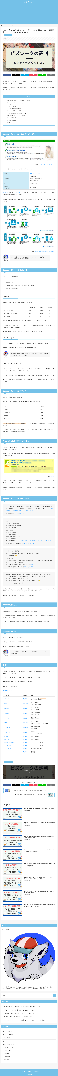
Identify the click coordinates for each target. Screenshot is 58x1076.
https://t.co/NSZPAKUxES (44, 541)
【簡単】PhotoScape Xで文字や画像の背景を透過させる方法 (18, 1010)
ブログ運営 (7, 1038)
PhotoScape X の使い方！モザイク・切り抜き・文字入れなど (18, 1013)
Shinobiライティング (9, 742)
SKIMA (5, 723)
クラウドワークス (18, 193)
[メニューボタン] (56, 1)
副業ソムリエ (29, 2)
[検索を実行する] (54, 995)
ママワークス (7, 718)
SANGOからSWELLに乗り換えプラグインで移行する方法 (17, 1016)
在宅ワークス (7, 732)
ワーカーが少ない (13, 107)
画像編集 (6, 1060)
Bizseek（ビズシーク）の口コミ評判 (16, 115)
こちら (14, 637)
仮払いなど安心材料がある (15, 108)
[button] (7, 75)
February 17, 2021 (29, 567)
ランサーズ (5, 193)
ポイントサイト (8, 1050)
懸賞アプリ (7, 1056)
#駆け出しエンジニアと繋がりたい (29, 541)
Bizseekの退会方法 (11, 120)
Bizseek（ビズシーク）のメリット (15, 103)
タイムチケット (7, 727)
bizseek (52, 476)
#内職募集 (15, 511)
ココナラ (6, 703)
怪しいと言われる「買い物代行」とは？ (17, 113)
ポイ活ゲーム (8, 1053)
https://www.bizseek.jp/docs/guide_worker (44, 251)
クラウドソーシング (8, 34)
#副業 (31, 564)
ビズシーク (6, 739)
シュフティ (6, 713)
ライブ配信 (7, 1041)
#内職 (51, 509)
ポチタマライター (8, 748)
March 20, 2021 (23, 513)
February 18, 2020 (34, 583)
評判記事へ (25, 699)
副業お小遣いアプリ (9, 1044)
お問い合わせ (36, 1071)
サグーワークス (7, 745)
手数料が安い (12, 105)
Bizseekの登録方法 (11, 118)
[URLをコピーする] (51, 75)
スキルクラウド (7, 736)
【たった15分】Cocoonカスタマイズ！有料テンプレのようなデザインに (21, 1007)
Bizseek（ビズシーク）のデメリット (16, 111)
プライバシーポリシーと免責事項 (25, 1071)
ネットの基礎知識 (8, 1034)
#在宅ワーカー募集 (23, 511)
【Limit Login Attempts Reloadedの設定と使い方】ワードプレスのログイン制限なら (25, 1020)
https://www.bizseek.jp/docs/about (46, 164)
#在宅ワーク (9, 511)
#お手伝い (31, 511)
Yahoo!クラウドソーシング (10, 752)
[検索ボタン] (1, 1)
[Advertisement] (29, 14)
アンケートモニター (9, 1047)
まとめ (8, 122)
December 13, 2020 (29, 543)
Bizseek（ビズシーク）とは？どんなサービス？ (19, 100)
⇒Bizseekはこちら (8, 690)
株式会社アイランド (35, 174)
